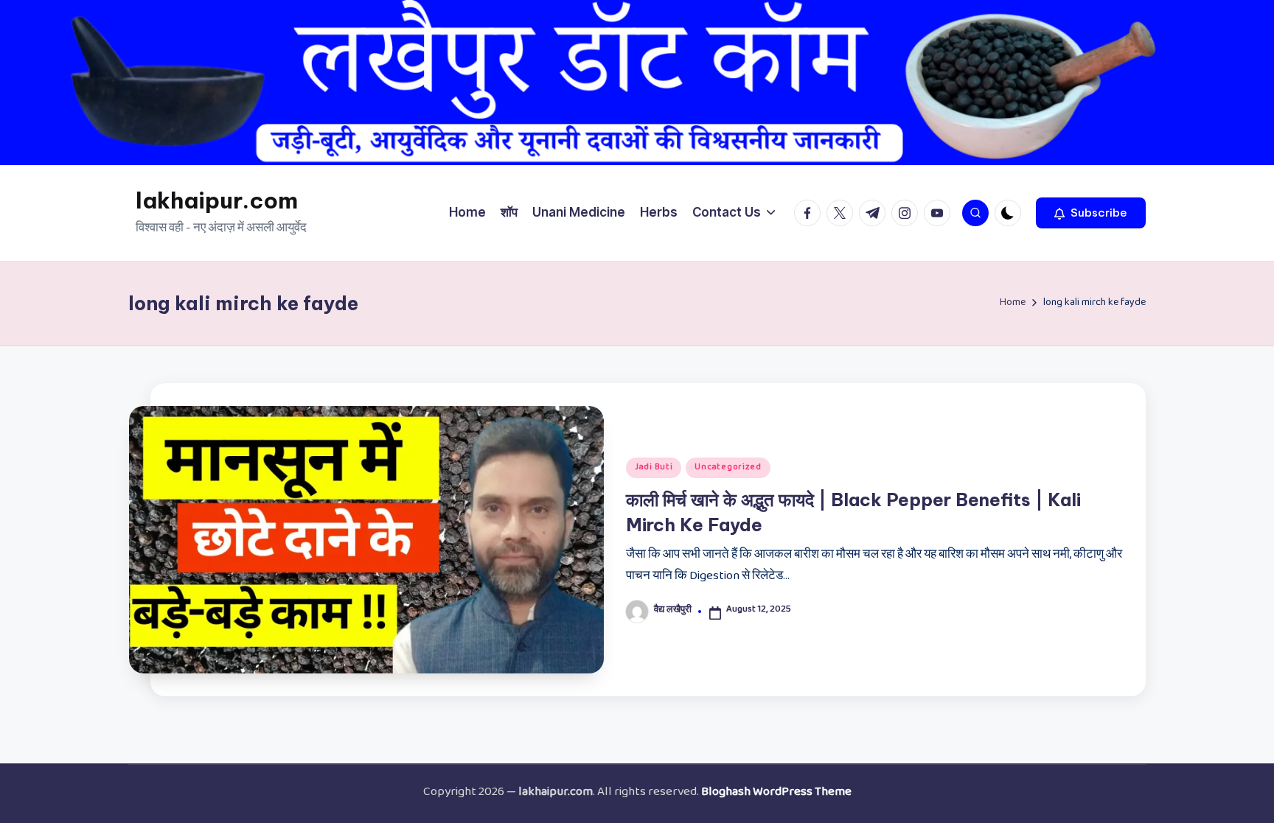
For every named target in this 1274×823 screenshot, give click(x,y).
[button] (1091, 212)
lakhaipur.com (217, 200)
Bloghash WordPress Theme (776, 793)
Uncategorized (728, 468)
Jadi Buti (653, 468)
